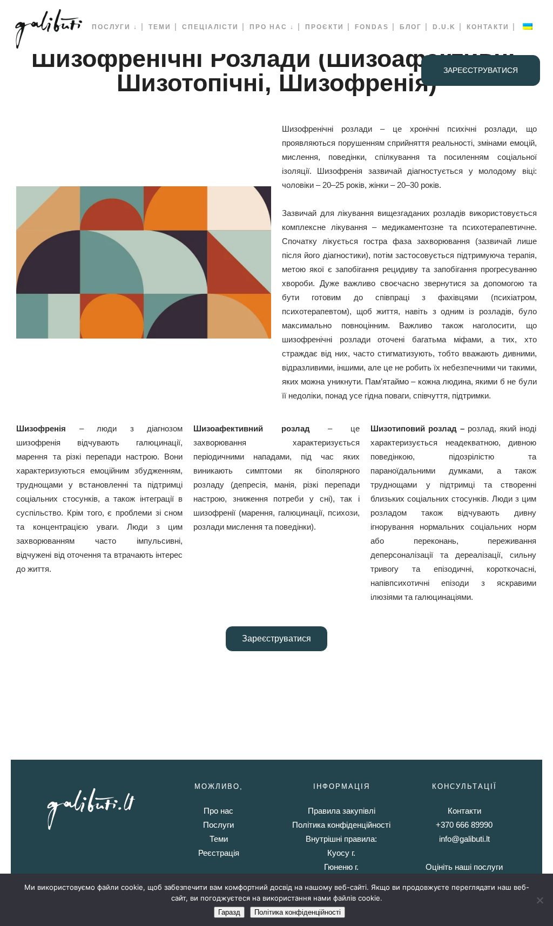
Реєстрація (218, 852)
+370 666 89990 (464, 824)
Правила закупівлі (341, 810)
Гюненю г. (341, 866)
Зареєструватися (480, 70)
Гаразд (229, 912)
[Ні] (539, 900)
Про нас (218, 810)
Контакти (464, 810)
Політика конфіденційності (341, 824)
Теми (219, 838)
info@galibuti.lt (464, 838)
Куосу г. (341, 852)
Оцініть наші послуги (464, 866)
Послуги (218, 824)
